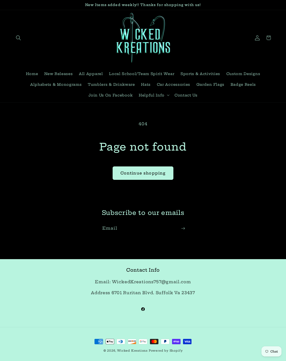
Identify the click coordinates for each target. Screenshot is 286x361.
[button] (18, 38)
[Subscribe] (183, 228)
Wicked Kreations (132, 350)
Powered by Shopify (166, 350)
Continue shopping (143, 173)
